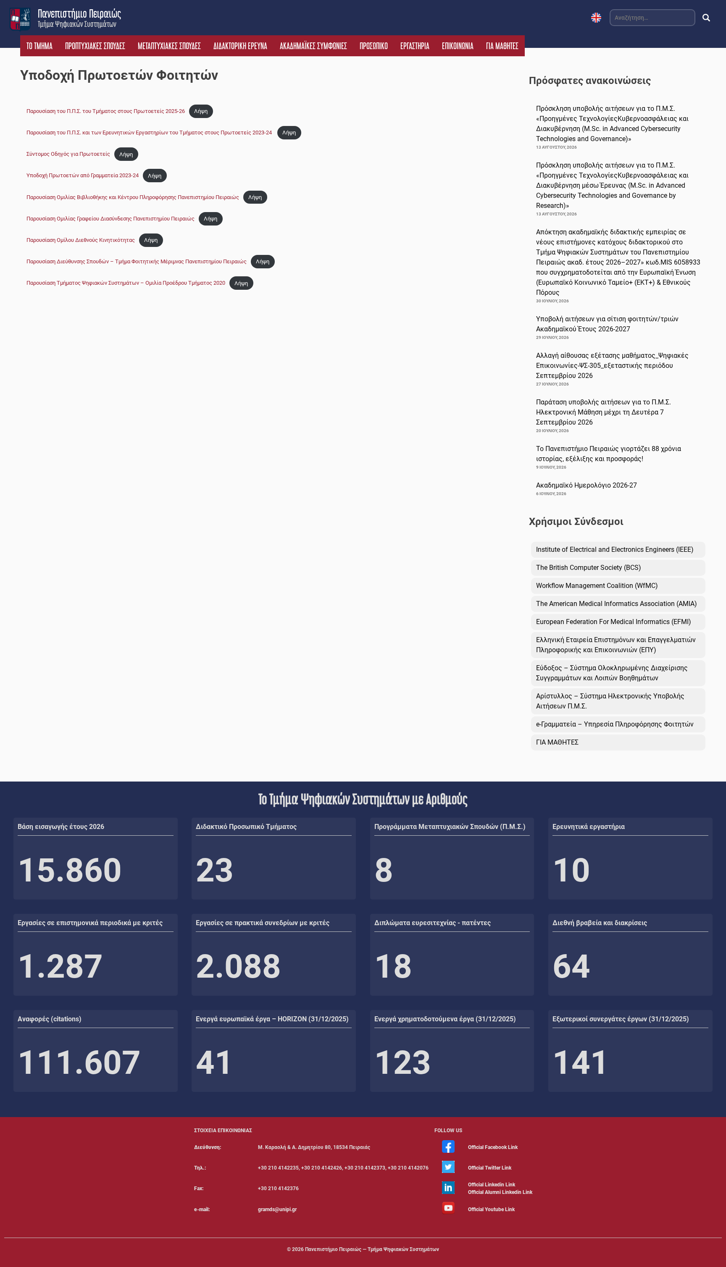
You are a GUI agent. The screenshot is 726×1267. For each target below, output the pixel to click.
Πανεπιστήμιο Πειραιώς (79, 13)
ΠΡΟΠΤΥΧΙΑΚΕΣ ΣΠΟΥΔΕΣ (95, 46)
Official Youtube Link (491, 1209)
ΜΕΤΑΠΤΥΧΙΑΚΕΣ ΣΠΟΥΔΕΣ (169, 46)
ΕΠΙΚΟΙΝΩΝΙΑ (457, 46)
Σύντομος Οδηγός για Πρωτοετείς (68, 154)
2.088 (238, 966)
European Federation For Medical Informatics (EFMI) (613, 622)
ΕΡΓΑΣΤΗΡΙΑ (414, 46)
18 (393, 966)
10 (571, 870)
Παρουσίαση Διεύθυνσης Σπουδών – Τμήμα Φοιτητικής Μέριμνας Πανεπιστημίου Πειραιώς (136, 261)
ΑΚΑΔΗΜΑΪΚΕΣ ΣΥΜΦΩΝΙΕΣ (313, 46)
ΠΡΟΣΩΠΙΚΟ (374, 46)
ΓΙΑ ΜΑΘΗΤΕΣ (502, 46)
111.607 (79, 1063)
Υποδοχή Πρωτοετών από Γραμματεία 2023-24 (82, 176)
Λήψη (201, 111)
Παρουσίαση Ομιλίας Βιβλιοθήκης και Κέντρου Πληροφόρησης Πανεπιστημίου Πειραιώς (132, 197)
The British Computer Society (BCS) (588, 568)
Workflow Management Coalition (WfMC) (597, 586)
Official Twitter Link (489, 1168)
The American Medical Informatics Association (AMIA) (616, 604)
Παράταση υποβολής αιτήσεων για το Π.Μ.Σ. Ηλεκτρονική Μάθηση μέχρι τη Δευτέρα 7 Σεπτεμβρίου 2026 (603, 412)
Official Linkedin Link (491, 1185)
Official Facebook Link (493, 1147)
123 (402, 1063)
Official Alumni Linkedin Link (500, 1192)
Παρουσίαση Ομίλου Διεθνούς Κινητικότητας (80, 240)
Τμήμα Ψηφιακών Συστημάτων (77, 24)
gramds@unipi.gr (277, 1209)
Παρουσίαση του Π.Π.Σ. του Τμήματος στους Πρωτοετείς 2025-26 (105, 111)
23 (215, 870)
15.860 (70, 870)
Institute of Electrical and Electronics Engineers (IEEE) (615, 549)
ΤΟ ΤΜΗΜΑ (39, 46)
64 (571, 966)
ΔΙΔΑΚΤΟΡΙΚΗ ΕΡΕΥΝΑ (240, 46)
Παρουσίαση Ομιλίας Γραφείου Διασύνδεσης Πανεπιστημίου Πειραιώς (110, 218)
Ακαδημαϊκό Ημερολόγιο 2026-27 (586, 485)
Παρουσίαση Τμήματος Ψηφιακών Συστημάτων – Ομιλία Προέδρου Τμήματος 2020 (125, 283)
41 (215, 1063)
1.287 (60, 966)
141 (580, 1063)
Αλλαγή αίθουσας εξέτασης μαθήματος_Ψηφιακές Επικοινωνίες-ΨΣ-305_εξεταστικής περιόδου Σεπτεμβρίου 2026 (612, 366)
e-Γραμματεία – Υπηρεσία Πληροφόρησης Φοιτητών (615, 724)
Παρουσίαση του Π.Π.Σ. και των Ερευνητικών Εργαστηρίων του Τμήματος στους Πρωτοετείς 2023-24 (149, 132)
